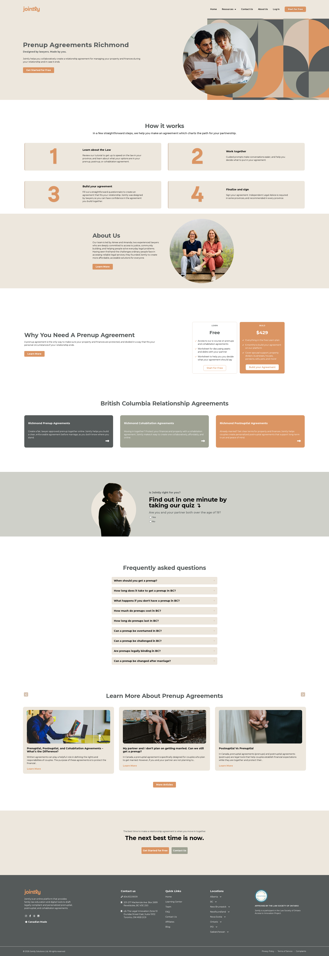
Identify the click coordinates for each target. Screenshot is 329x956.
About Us (263, 9)
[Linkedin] (38, 916)
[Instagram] (26, 916)
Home (213, 9)
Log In (276, 9)
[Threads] (34, 916)
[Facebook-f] (30, 916)
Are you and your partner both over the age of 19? (185, 512)
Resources (227, 9)
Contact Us (247, 9)
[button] (26, 694)
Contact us (128, 891)
